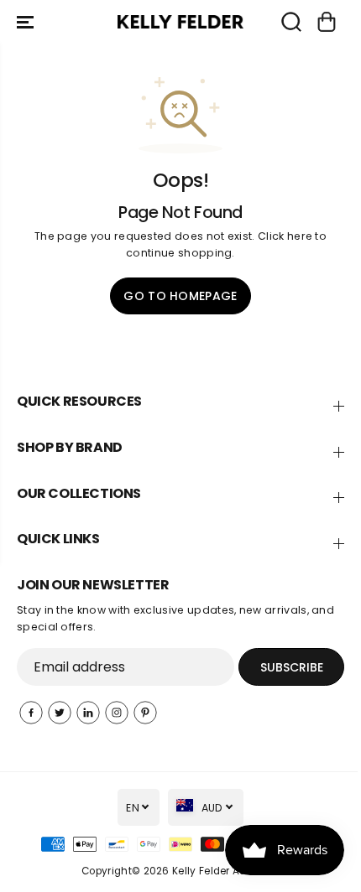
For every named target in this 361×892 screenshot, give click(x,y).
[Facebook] (31, 712)
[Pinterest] (145, 712)
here (299, 236)
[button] (27, 21)
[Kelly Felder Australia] (180, 22)
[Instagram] (116, 712)
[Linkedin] (88, 712)
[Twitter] (59, 712)
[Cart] (326, 21)
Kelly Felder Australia (226, 871)
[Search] (291, 21)
